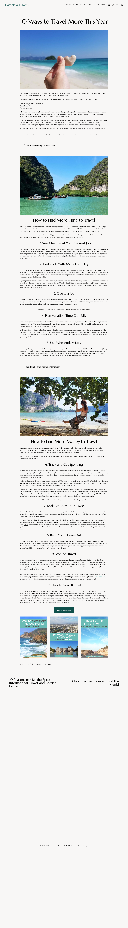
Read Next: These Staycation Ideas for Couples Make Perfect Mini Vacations (64, 309)
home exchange (100, 577)
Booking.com (84, 574)
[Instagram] (113, 5)
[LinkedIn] (122, 5)
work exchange (37, 579)
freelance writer (95, 114)
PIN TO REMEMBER (64, 610)
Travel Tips (30, 664)
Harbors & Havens (16, 5)
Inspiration (47, 664)
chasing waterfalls (32, 114)
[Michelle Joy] (109, 5)
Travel (22, 664)
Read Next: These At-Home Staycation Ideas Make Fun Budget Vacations (64, 500)
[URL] (117, 5)
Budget (38, 664)
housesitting (24, 579)
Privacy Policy (82, 846)
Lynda (26, 525)
